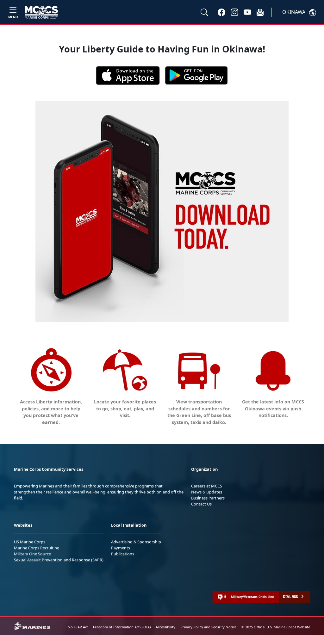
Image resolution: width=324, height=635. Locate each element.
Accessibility (165, 627)
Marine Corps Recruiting (36, 548)
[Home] (41, 12)
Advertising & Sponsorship (136, 542)
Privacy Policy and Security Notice (208, 627)
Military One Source (32, 554)
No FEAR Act (78, 627)
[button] (221, 12)
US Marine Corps (29, 542)
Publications (122, 554)
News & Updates (206, 492)
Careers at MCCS (206, 486)
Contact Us (201, 504)
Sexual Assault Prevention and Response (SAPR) (58, 560)
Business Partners (208, 498)
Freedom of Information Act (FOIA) (122, 627)
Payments (120, 548)
